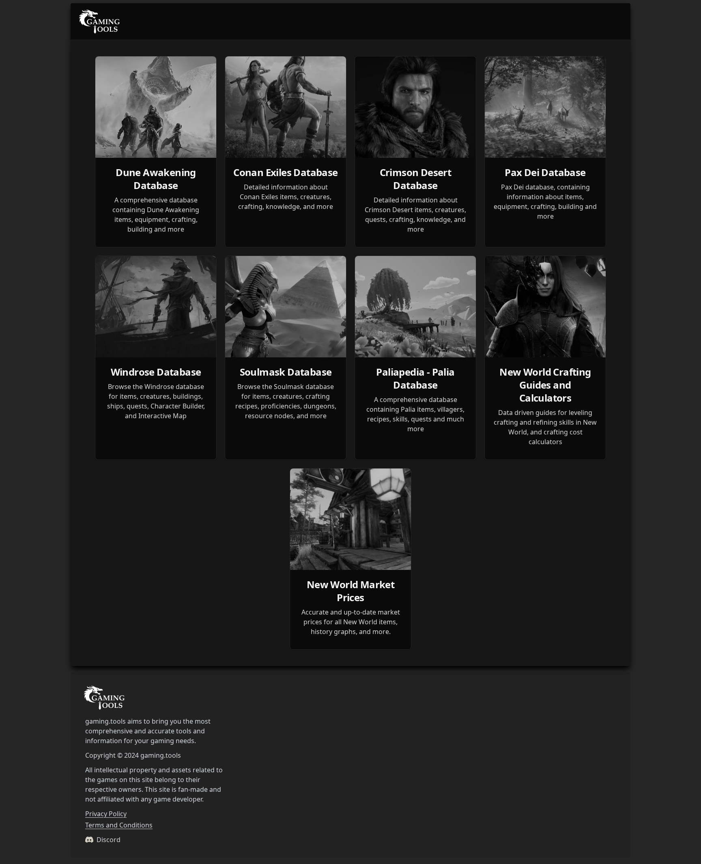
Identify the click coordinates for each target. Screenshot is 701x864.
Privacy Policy (106, 813)
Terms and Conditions (119, 825)
